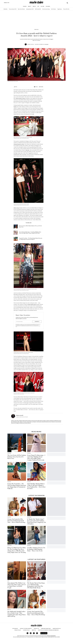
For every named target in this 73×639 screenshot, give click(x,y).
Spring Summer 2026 (30, 9)
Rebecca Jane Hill (31, 44)
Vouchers (48, 6)
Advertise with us (57, 628)
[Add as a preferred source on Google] (50, 633)
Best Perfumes (53, 9)
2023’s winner (16, 207)
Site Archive (15, 628)
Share (16, 86)
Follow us (36, 86)
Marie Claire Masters (21, 9)
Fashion (24, 6)
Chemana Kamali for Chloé (19, 144)
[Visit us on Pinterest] (37, 633)
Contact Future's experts (26, 628)
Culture (42, 6)
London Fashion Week (31, 304)
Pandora (15, 106)
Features (46, 44)
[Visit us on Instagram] (31, 633)
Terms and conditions (46, 628)
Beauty (29, 6)
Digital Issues (59, 9)
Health (34, 6)
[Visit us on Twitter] (27, 633)
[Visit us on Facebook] (34, 633)
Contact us (36, 628)
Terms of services (26, 324)
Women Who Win (66, 9)
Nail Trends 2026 (38, 9)
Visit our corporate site (51, 635)
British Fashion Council (20, 98)
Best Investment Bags (46, 9)
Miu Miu (27, 150)
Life (38, 6)
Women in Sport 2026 (12, 9)
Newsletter (41, 86)
